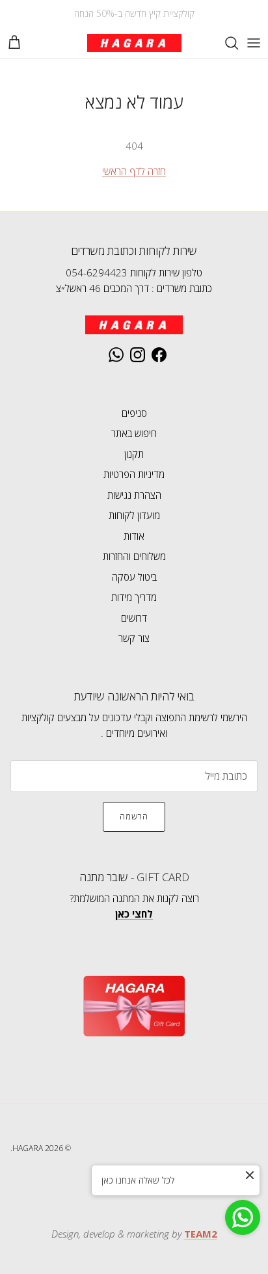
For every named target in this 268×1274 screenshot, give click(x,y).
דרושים (134, 617)
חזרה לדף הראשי (134, 171)
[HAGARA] (134, 43)
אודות (134, 535)
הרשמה (134, 816)
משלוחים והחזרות (134, 556)
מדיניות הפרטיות (134, 474)
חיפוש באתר (134, 433)
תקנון (134, 453)
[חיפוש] (225, 43)
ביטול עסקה (134, 576)
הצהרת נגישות (134, 494)
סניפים (134, 412)
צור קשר (134, 637)
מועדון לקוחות (134, 515)
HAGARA (27, 1148)
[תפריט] (253, 43)
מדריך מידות (134, 597)
